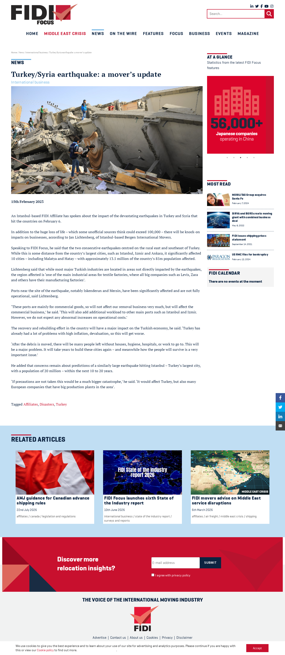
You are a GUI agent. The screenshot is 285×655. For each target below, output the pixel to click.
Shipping (251, 516)
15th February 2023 (27, 201)
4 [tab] (247, 157)
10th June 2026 (114, 510)
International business (36, 52)
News (98, 33)
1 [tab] (227, 157)
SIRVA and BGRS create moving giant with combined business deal (252, 217)
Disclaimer (184, 638)
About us (136, 638)
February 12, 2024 (241, 259)
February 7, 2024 (240, 203)
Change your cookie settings (97, 650)
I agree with (172, 575)
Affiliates (30, 404)
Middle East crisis (65, 33)
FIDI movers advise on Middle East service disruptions (226, 501)
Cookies (152, 638)
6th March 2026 (202, 510)
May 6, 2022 (238, 225)
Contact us (118, 638)
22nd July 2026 (27, 510)
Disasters (47, 404)
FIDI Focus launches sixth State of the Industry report (138, 501)
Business (199, 33)
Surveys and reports (117, 520)
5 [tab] (254, 157)
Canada (35, 516)
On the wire (123, 33)
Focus (176, 33)
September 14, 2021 (242, 244)
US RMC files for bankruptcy (250, 254)
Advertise (99, 638)
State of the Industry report (152, 516)
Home (32, 33)
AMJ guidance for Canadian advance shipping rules (53, 501)
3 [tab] (240, 157)
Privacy (167, 638)
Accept (257, 648)
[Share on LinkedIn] (280, 416)
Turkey (61, 404)
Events (224, 33)
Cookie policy (45, 650)
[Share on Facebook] (280, 397)
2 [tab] (234, 157)
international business (118, 516)
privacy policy (181, 575)
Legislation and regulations (59, 516)
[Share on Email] (280, 426)
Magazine (248, 33)
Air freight (212, 516)
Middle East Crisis (231, 516)
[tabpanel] (240, 115)
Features (153, 33)
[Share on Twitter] (280, 407)
